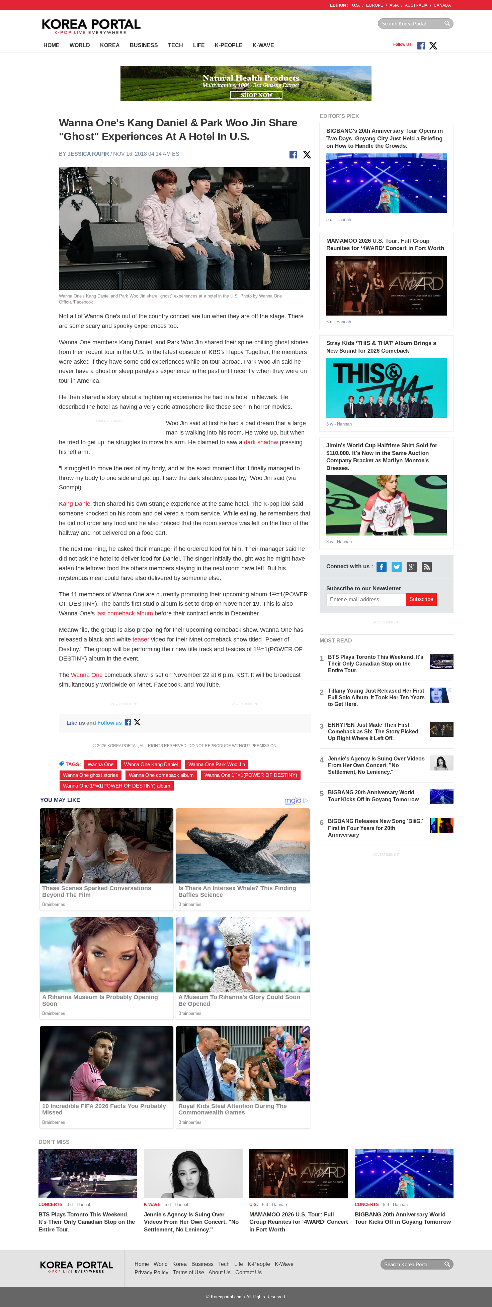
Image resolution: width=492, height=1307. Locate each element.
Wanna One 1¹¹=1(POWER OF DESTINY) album (116, 786)
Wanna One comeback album (161, 775)
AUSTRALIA (416, 5)
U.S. (356, 5)
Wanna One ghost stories (90, 775)
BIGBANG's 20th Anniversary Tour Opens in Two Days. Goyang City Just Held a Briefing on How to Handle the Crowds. (384, 138)
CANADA (442, 5)
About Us (220, 1272)
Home (52, 45)
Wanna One (87, 675)
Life (199, 45)
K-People (229, 45)
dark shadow (260, 442)
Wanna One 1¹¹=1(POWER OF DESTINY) (250, 775)
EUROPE (374, 5)
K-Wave (263, 45)
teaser (141, 639)
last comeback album (124, 613)
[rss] (426, 567)
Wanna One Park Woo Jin (216, 764)
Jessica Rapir (88, 154)
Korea (110, 45)
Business (144, 45)
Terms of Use (188, 1272)
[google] (411, 567)
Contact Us (248, 1272)
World (80, 45)
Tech (175, 45)
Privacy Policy (151, 1272)
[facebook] (381, 567)
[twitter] (396, 567)
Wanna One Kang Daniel (151, 764)
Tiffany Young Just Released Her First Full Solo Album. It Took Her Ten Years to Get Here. (376, 697)
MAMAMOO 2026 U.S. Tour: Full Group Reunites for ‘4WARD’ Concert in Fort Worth (298, 1222)
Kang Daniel (75, 503)
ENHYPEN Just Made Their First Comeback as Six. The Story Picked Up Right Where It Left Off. (373, 731)
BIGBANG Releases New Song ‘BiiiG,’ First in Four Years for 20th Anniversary (375, 827)
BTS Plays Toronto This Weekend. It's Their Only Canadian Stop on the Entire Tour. (375, 663)
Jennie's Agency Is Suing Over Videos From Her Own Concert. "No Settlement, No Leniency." (376, 765)
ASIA (394, 5)
